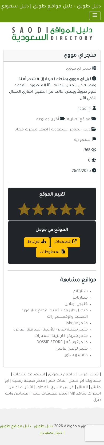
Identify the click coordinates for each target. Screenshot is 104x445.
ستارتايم (80, 292)
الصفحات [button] (63, 242)
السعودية (82, 140)
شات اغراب (88, 375)
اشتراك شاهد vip (85, 394)
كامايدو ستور (76, 355)
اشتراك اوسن (21, 387)
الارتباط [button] (34, 242)
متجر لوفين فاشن (72, 349)
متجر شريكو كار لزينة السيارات (61, 336)
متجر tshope (77, 323)
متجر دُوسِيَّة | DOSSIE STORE (62, 343)
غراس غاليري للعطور (55, 387)
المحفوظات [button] (50, 252)
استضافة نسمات (29, 375)
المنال (82, 387)
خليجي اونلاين (76, 304)
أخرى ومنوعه (47, 119)
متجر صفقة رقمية (28, 381)
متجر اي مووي (78, 69)
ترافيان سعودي (61, 375)
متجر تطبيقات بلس (49, 394)
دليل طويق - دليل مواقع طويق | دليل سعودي (50, 6)
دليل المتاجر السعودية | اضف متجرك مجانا (52, 130)
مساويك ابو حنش (85, 381)
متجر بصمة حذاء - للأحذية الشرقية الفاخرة (50, 330)
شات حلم (56, 381)
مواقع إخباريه (78, 119)
